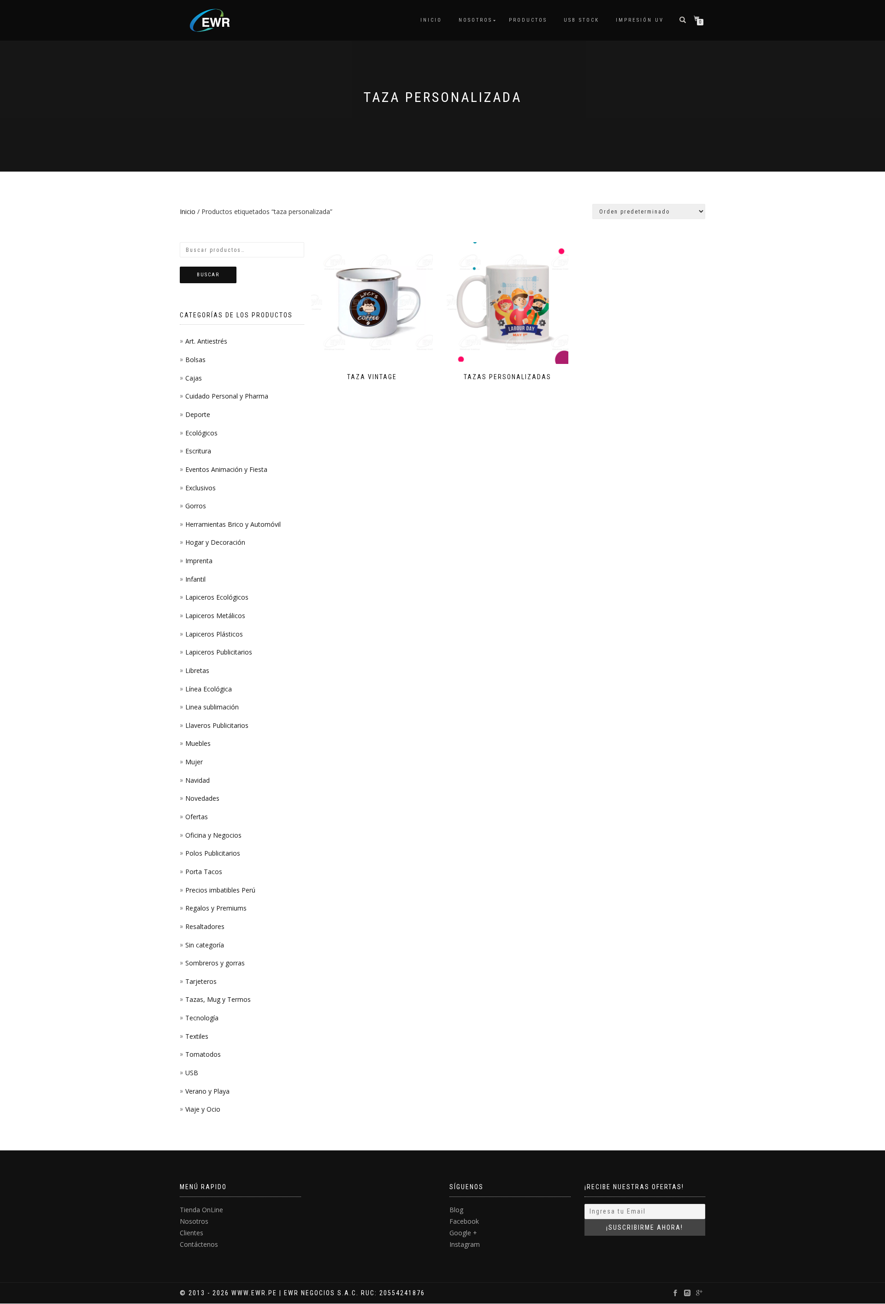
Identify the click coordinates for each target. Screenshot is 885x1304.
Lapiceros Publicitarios (218, 652)
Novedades (202, 798)
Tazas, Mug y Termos (218, 999)
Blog (456, 1209)
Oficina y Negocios (213, 835)
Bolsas (195, 359)
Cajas (193, 378)
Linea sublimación (212, 707)
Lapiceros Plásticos (214, 634)
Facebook (464, 1221)
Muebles (198, 743)
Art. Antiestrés (206, 341)
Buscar (208, 275)
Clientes (191, 1232)
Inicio (431, 20)
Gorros (195, 505)
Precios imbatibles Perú (220, 890)
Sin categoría (204, 945)
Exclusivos (200, 487)
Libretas (197, 670)
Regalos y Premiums (216, 908)
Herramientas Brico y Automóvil (233, 524)
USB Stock (581, 20)
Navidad (197, 780)
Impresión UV (640, 20)
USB (191, 1072)
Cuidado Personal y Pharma (226, 396)
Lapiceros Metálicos (215, 615)
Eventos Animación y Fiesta (226, 469)
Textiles (196, 1036)
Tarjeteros (201, 981)
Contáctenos (199, 1244)
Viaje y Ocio (202, 1109)
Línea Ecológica (208, 689)
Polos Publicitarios (212, 853)
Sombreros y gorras (215, 963)
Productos (528, 20)
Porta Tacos (203, 871)
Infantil (195, 579)
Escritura (198, 451)
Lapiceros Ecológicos (216, 597)
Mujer (194, 761)
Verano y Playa (207, 1091)
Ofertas (196, 816)
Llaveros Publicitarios (216, 725)
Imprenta (198, 560)
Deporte (197, 414)
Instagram (464, 1244)
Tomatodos (203, 1054)
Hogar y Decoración (215, 542)
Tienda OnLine (201, 1209)
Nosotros (475, 20)
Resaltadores (204, 926)
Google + (463, 1232)
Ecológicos (201, 433)
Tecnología (201, 1017)
